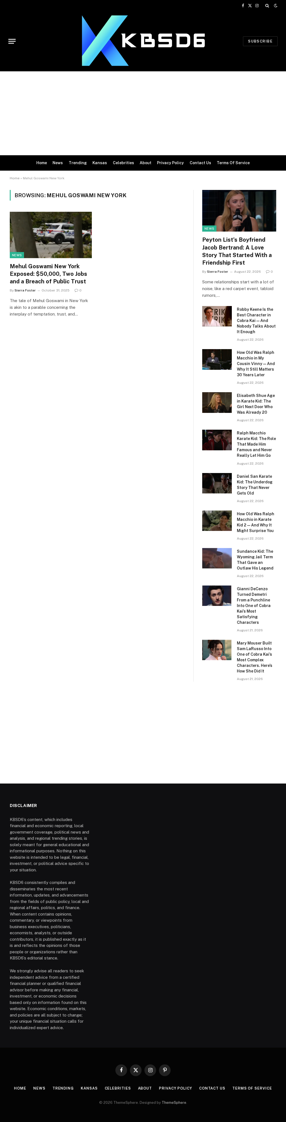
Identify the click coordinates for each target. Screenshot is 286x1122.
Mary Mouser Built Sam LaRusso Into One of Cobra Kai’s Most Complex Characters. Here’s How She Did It (254, 657)
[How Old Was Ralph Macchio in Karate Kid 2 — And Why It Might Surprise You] (217, 521)
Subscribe (260, 41)
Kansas (99, 163)
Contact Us (200, 163)
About (145, 163)
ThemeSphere (174, 1102)
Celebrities (123, 163)
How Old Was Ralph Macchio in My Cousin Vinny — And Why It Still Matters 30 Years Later (256, 363)
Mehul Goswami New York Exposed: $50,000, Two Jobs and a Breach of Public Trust (48, 274)
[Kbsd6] (143, 41)
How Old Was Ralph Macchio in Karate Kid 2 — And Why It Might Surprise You (255, 522)
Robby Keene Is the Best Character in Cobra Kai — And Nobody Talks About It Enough (256, 320)
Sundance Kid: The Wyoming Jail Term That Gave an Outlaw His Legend (255, 559)
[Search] (267, 5)
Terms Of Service (233, 163)
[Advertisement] (143, 113)
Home (41, 163)
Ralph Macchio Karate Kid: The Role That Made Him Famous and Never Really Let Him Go (256, 444)
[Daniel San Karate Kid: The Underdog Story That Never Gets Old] (217, 483)
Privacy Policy (170, 163)
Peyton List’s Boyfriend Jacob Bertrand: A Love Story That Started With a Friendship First (237, 251)
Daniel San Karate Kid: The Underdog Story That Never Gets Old (255, 484)
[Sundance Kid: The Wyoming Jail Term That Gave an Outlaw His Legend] (217, 558)
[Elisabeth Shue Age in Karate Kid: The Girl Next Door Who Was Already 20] (217, 402)
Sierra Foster (25, 290)
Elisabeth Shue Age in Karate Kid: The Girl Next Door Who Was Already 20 (256, 404)
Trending (78, 163)
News (58, 163)
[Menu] (12, 41)
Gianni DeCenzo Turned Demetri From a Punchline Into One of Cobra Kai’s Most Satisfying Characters (254, 606)
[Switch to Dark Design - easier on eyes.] (275, 6)
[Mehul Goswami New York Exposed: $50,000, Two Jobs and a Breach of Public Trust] (51, 235)
